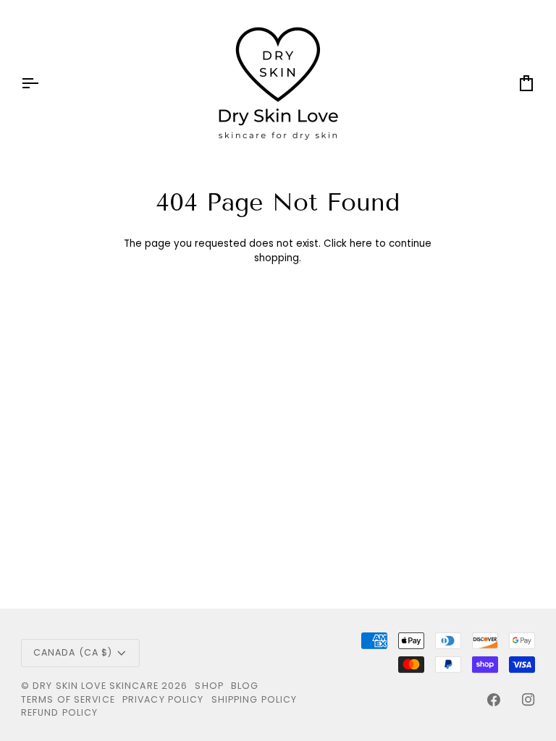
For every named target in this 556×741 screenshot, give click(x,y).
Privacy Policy (163, 699)
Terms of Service (68, 699)
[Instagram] (528, 699)
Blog (245, 685)
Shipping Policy (254, 699)
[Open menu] (42, 83)
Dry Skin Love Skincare (96, 685)
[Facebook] (493, 699)
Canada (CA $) (73, 652)
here (361, 243)
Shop (209, 685)
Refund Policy (59, 712)
